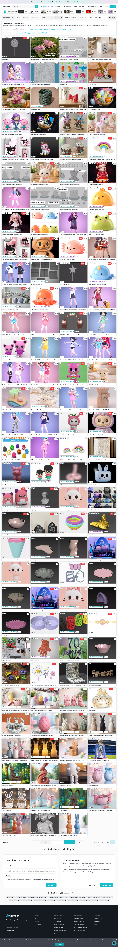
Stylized (64, 29)
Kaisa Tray (33, 560)
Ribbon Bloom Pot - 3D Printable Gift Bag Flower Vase (101, 409)
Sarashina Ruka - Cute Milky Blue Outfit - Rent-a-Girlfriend (73, 359)
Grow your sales (78, 918)
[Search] (36, 6)
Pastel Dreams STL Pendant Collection (69, 59)
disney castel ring (93, 710)
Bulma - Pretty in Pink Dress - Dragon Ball (40, 460)
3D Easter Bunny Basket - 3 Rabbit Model (11, 735)
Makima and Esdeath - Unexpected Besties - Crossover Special (16, 284)
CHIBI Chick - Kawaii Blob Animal (96, 209)
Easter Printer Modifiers (94, 109)
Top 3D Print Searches (80, 931)
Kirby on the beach (6, 409)
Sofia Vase (62, 485)
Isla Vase (62, 560)
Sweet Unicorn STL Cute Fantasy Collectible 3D (42, 159)
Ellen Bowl (33, 585)
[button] (33, 6)
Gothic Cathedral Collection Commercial (98, 510)
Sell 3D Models (78, 915)
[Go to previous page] (45, 842)
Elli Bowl (91, 660)
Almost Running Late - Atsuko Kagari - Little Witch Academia (103, 309)
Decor (46, 29)
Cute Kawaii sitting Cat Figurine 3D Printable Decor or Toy (73, 510)
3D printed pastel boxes (36, 284)
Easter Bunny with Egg (65, 810)
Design (59, 29)
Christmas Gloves (35, 660)
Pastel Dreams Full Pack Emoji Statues (40, 209)
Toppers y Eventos (6, 660)
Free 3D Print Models (60, 931)
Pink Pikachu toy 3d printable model (10, 485)
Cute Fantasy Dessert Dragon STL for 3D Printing (13, 109)
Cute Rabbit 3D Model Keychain (96, 485)
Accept (60, 944)
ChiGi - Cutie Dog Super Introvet (96, 384)
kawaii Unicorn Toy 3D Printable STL (97, 134)
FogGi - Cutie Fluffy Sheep (37, 409)
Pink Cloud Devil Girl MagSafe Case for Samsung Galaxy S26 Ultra (17, 159)
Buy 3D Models (58, 915)
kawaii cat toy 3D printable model (10, 359)
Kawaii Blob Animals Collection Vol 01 (40, 234)
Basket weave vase (35, 109)
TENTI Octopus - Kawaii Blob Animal (39, 309)
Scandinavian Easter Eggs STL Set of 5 (11, 309)
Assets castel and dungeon (95, 685)
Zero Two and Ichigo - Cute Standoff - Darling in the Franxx (15, 384)
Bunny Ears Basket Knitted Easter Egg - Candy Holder (72, 760)
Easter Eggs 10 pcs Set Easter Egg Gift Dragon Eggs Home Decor (16, 460)
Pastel (31, 29)
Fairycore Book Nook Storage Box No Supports (100, 460)
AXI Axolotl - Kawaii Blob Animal (67, 259)
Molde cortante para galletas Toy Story (11, 685)
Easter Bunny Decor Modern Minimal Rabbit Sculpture (43, 785)
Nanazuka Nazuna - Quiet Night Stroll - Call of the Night (73, 309)
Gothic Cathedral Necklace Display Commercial (42, 535)
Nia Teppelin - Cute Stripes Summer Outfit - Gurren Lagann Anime (75, 409)
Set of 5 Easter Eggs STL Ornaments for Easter (41, 710)
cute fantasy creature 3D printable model (11, 510)
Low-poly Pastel (21, 33)
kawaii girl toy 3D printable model (39, 485)
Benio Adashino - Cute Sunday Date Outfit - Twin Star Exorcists (45, 434)
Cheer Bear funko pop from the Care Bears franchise (72, 384)
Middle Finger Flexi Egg (65, 785)
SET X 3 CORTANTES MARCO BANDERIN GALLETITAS (72, 585)
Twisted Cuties (92, 84)
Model (41, 29)
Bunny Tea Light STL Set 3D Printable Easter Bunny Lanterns (45, 760)
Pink (70, 29)
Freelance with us (79, 924)
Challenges (97, 921)
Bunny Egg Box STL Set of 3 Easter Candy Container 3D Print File (17, 710)
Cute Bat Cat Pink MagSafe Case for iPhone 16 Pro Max (14, 259)
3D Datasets (57, 921)
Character (52, 29)
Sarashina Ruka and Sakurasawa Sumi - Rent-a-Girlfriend (44, 384)
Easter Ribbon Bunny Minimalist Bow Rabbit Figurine (14, 760)
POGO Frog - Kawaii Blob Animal (96, 234)
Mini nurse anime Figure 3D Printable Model (12, 234)
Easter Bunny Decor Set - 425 (8, 835)
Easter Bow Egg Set (93, 785)
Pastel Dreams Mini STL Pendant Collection (70, 184)
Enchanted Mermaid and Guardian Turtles (12, 134)
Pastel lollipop (5, 59)
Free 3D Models (58, 927)
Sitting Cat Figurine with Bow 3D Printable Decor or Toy (73, 610)
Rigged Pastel (31, 33)
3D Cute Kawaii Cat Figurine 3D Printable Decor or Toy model (16, 585)
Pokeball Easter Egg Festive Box (38, 134)
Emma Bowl (5, 535)
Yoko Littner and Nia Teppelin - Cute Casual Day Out (101, 359)
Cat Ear (90, 610)
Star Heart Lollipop (64, 284)
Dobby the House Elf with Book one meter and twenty (43, 835)
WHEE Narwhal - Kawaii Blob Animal (97, 284)
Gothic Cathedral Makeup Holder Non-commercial (101, 560)
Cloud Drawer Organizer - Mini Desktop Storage (100, 59)
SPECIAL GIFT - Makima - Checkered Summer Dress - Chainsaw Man (17, 334)
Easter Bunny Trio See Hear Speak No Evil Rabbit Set (72, 710)
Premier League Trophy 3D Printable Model (99, 760)
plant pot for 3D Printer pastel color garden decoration (72, 535)
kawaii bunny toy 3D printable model (68, 434)
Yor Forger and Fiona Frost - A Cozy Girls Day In (13, 84)
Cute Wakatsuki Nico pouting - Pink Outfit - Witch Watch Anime (45, 334)
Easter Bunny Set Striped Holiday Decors (69, 835)
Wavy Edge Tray (5, 635)
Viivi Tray (91, 585)
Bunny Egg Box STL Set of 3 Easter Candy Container (72, 735)
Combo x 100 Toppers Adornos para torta (69, 660)
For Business (57, 918)
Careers (37, 921)
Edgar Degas (34, 510)
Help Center (38, 924)
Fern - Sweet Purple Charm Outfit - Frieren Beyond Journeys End (75, 234)
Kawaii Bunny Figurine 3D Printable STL (40, 184)
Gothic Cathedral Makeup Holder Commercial (41, 610)
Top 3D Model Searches (80, 927)
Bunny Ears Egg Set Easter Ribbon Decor (40, 810)
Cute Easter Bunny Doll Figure (96, 184)
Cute (36, 29)
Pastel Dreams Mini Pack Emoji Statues (69, 209)
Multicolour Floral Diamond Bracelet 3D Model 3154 (101, 635)
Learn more (87, 942)
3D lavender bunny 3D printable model (98, 434)
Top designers (97, 918)
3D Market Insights (79, 921)
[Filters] (91, 17)
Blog (36, 918)
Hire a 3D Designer (59, 924)
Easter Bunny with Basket (8, 785)
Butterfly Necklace (93, 535)
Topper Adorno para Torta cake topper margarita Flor (43, 685)
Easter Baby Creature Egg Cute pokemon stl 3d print (72, 159)
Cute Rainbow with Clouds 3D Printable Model (71, 460)
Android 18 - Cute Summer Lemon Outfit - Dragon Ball (43, 359)
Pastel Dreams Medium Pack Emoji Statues (12, 184)
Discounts (57, 934)
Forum (96, 924)
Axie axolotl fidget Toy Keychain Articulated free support (44, 59)
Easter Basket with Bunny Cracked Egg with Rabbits (101, 810)
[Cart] (100, 6)
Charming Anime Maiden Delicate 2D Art (40, 84)
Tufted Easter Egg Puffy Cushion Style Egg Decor (42, 735)
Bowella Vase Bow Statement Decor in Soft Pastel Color (73, 109)
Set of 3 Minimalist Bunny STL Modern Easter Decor (101, 735)
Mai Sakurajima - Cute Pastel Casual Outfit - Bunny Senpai (15, 209)
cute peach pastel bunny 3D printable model (41, 259)
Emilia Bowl (5, 610)
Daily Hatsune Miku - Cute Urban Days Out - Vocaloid (14, 434)
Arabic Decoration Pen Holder (67, 635)
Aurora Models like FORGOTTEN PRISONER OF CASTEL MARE (74, 685)
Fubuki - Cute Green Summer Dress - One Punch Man (101, 334)
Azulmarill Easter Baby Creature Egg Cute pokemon (72, 134)
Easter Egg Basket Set (7, 810)
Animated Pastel (42, 33)
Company (37, 915)
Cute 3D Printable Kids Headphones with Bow (70, 334)
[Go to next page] (69, 842)
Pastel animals (63, 84)
